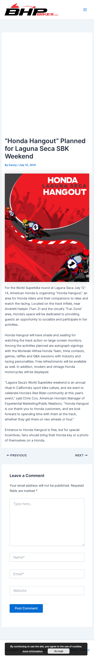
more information (33, 651)
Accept (58, 651)
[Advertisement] (47, 86)
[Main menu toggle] (85, 9)
